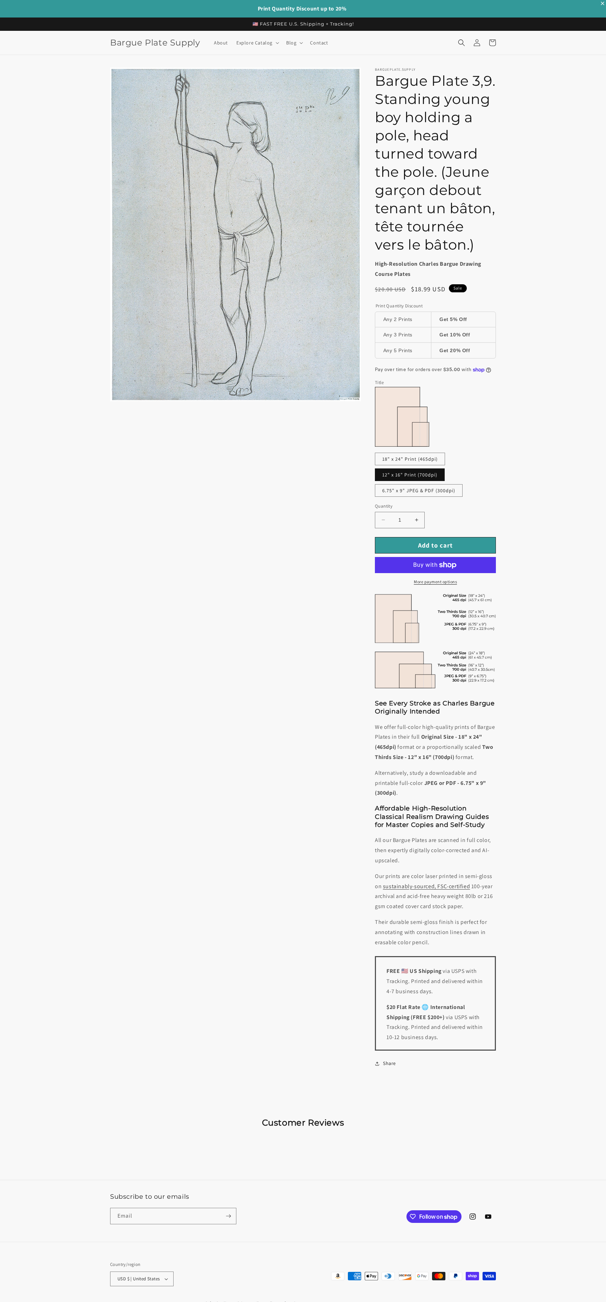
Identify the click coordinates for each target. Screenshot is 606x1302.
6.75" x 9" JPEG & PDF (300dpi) (418, 490)
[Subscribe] (228, 1216)
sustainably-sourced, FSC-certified (426, 886)
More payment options (435, 581)
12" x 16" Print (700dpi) (409, 475)
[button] (257, 42)
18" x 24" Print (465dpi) (410, 459)
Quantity (383, 506)
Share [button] (389, 1063)
